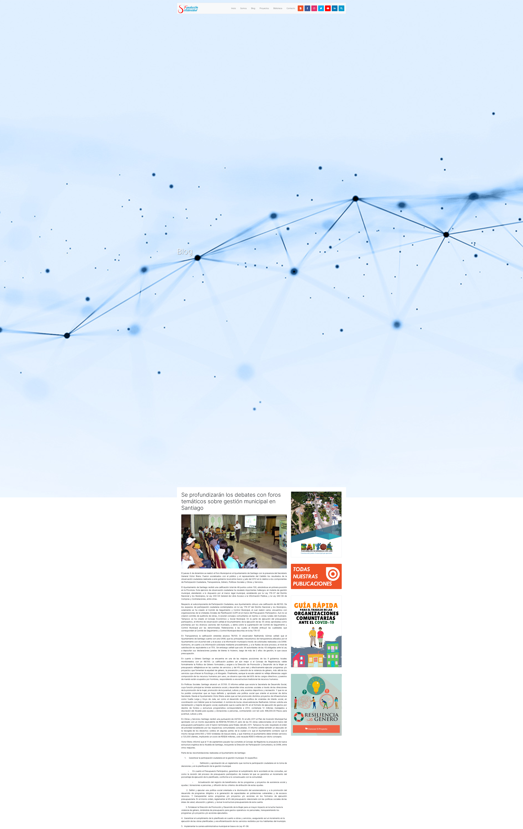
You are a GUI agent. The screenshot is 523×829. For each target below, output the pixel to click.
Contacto (291, 8)
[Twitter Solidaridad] (321, 8)
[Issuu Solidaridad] (300, 8)
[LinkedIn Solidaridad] (334, 8)
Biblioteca (277, 8)
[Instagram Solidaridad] (314, 8)
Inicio (233, 8)
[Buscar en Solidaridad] (341, 8)
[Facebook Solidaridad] (307, 8)
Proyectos (264, 8)
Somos (243, 8)
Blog (253, 8)
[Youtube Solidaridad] (328, 8)
